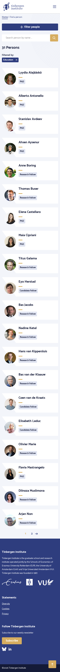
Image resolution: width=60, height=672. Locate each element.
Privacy (5, 614)
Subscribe (12, 640)
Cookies (5, 609)
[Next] (36, 534)
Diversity (6, 604)
